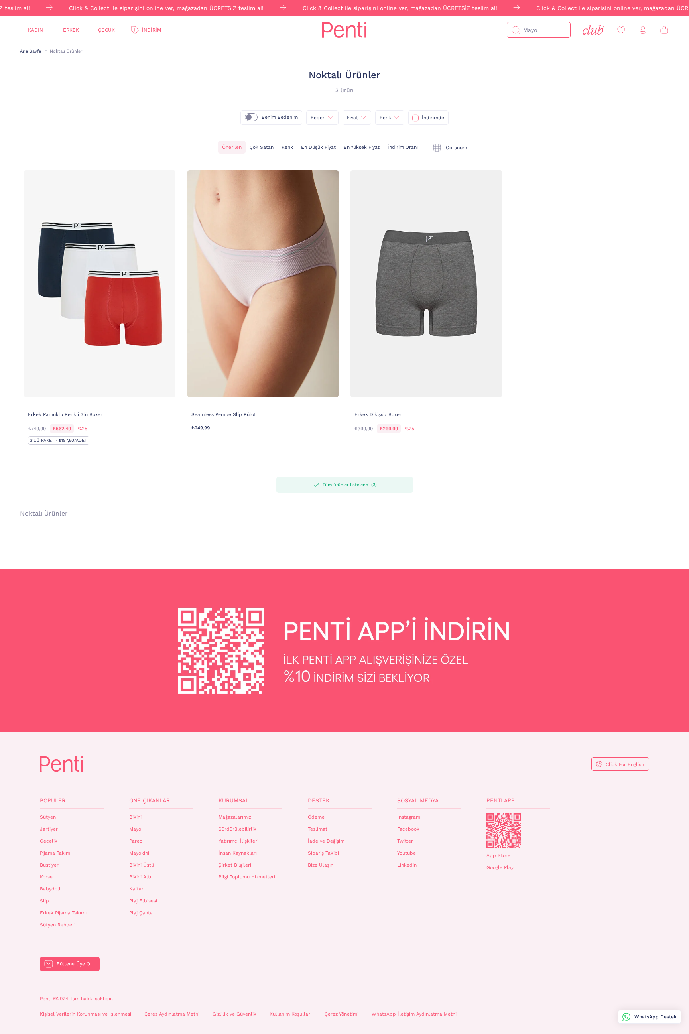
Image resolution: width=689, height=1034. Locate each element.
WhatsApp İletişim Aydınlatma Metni (414, 1014)
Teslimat (317, 829)
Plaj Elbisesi (143, 901)
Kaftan (136, 889)
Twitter (405, 841)
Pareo (135, 841)
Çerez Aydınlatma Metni (171, 1014)
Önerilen (232, 147)
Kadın (35, 30)
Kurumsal (234, 800)
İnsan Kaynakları (238, 853)
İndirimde (433, 117)
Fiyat (352, 117)
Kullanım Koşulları (290, 1014)
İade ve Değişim (326, 841)
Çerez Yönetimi (341, 1014)
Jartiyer (49, 829)
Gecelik (48, 841)
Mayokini (139, 853)
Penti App (500, 800)
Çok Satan (262, 147)
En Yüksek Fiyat (362, 147)
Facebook (408, 829)
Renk (385, 117)
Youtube (406, 853)
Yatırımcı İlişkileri (238, 841)
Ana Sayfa (30, 51)
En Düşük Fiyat (318, 147)
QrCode (503, 830)
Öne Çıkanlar (149, 800)
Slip (44, 901)
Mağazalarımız (235, 817)
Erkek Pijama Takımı (63, 913)
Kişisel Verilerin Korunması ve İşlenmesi (85, 1014)
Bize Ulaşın (320, 865)
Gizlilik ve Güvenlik (234, 1014)
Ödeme (316, 817)
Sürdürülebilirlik (237, 829)
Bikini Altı (140, 877)
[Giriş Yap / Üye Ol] (643, 30)
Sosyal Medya (418, 800)
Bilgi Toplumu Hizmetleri (247, 877)
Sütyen (48, 817)
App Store (498, 855)
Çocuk (106, 30)
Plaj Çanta (141, 913)
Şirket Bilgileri (235, 865)
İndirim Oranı (403, 147)
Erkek (71, 30)
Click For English (625, 764)
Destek (318, 800)
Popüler (52, 800)
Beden (318, 117)
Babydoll (50, 889)
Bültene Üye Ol (74, 964)
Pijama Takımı (55, 853)
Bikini (135, 817)
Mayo (135, 829)
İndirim (151, 30)
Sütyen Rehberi (57, 925)
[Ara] (515, 30)
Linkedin (407, 865)
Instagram (408, 817)
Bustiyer (49, 865)
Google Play (500, 867)
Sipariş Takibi (323, 853)
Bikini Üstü (141, 865)
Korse (46, 877)
